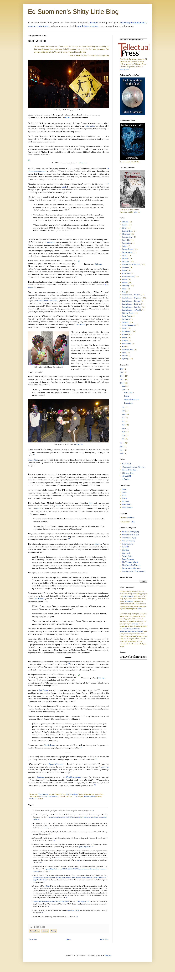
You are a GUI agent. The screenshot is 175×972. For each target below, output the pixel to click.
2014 (122, 383)
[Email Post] (30, 927)
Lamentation (128, 403)
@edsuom (131, 517)
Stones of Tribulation (129, 470)
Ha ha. (140, 609)
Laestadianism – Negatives (132, 298)
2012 (122, 446)
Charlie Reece (49, 745)
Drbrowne (105, 766)
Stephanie (41, 777)
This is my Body (128, 473)
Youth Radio (74, 794)
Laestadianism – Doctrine (131, 294)
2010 (122, 453)
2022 (122, 369)
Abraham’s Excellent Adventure (133, 467)
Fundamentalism (128, 276)
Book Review (127, 231)
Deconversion (127, 252)
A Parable (125, 479)
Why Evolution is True (130, 534)
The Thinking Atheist (130, 562)
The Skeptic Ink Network (131, 565)
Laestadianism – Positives (131, 304)
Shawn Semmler (43, 794)
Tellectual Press (128, 349)
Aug (124, 414)
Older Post (104, 939)
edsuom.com (124, 69)
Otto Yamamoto (53, 796)
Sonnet (126, 396)
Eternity (125, 258)
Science (125, 340)
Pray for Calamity (128, 541)
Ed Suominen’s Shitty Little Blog (73, 11)
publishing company (88, 26)
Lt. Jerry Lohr (78, 444)
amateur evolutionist (38, 26)
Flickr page (83, 163)
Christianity (126, 234)
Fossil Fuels (126, 273)
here (90, 503)
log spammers (129, 601)
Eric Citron (43, 690)
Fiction (125, 270)
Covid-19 (125, 240)
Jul (123, 417)
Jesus (124, 292)
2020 (122, 372)
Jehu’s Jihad (126, 464)
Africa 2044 (126, 476)
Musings (125, 322)
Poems (124, 334)
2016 (122, 376)
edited (67, 117)
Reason (125, 337)
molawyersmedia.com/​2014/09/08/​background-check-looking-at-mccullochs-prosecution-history (70, 818)
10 (69, 663)
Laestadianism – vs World (131, 310)
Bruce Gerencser (128, 559)
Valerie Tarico (127, 556)
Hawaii (125, 279)
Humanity (45, 931)
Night (124, 489)
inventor (94, 22)
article (64, 187)
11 (81, 747)
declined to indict (74, 910)
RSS (133, 521)
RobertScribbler (128, 544)
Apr (123, 428)
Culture (125, 246)
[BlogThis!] (38, 927)
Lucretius (125, 319)
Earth (124, 255)
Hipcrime (125, 550)
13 (95, 785)
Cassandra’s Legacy (129, 537)
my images (135, 624)
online (135, 212)
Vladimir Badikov (89, 796)
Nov (124, 389)
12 (96, 759)
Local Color (126, 316)
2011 (122, 450)
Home (68, 939)
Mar (123, 431)
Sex (123, 346)
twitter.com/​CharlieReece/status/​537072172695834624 (51, 901)
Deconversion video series (131, 568)
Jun (123, 421)
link (78, 860)
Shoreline (125, 501)
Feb (123, 435)
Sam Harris (126, 553)
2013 (122, 443)
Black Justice (129, 392)
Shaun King (33, 460)
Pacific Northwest (128, 325)
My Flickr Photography (130, 531)
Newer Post (33, 939)
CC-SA (75, 796)
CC (67, 794)
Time (124, 352)
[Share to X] (41, 927)
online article (90, 126)
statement (51, 242)
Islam (124, 288)
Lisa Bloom (80, 324)
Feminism (126, 267)
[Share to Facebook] (43, 927)
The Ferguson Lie (83, 901)
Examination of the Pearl (131, 264)
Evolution (126, 261)
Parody (125, 328)
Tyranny (53, 931)
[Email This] (35, 927)
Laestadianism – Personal (131, 301)
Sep (123, 410)
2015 (122, 379)
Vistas (124, 492)
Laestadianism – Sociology (132, 307)
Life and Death (127, 313)
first (37, 508)
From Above (126, 504)
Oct (123, 407)
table (46, 828)
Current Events (34, 931)
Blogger (108, 955)
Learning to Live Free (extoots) (133, 571)
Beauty (125, 225)
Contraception (127, 237)
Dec (123, 386)
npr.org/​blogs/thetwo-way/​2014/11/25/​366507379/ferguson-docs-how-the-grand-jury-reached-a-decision (70, 870)
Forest (124, 495)
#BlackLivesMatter (73, 777)
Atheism (125, 221)
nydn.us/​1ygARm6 (85, 846)
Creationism (126, 243)
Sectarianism (127, 343)
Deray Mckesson (56, 764)
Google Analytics (128, 596)
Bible (124, 228)
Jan (123, 438)
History (125, 282)
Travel (124, 355)
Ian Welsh (125, 547)
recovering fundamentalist (133, 22)
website (47, 886)
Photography (127, 331)
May (124, 425)
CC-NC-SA (43, 796)
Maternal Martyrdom (131, 399)
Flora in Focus (127, 507)
